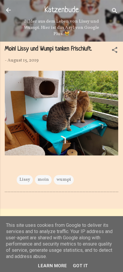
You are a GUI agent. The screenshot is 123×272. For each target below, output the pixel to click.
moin (43, 180)
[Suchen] (114, 12)
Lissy (24, 180)
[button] (114, 51)
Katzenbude (61, 10)
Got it (80, 265)
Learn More (52, 265)
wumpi (63, 180)
